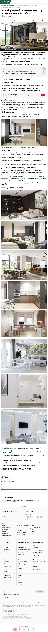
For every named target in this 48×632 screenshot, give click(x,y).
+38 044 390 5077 (29, 511)
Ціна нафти (6, 561)
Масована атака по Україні (23, 551)
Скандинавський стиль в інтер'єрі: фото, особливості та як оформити (26, 164)
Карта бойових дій (22, 545)
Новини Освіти (36, 559)
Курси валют (6, 563)
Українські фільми (22, 563)
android (6, 618)
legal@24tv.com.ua (18, 612)
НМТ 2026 (35, 566)
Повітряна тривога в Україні (24, 549)
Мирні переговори (22, 547)
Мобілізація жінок (36, 549)
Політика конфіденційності (22, 523)
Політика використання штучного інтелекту (23, 526)
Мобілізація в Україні (38, 542)
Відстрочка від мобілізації (38, 552)
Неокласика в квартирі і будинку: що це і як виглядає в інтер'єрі (24, 64)
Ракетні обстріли (21, 544)
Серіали (20, 568)
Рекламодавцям (5, 533)
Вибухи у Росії (21, 552)
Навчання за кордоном (37, 569)
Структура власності (36, 527)
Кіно (19, 559)
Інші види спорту (21, 584)
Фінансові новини (7, 564)
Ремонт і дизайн (10, 5)
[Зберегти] (42, 20)
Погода (5, 552)
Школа (34, 564)
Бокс (19, 577)
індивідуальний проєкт (30, 183)
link (25, 517)
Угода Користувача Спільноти (22, 530)
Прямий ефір (6, 547)
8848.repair (36, 147)
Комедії (20, 566)
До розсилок (40, 591)
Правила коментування (21, 532)
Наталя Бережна (7, 16)
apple (14, 618)
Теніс (19, 580)
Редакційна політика (6, 527)
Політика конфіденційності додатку (24, 528)
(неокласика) (19, 178)
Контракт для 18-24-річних (38, 550)
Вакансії (33, 525)
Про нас (3, 523)
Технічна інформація (21, 534)
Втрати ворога (21, 554)
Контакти (34, 523)
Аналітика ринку (7, 577)
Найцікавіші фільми (22, 561)
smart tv (20, 618)
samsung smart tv (28, 618)
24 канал (32, 60)
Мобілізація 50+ (36, 547)
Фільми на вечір (21, 564)
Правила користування (6, 535)
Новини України (7, 545)
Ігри (33, 533)
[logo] (8, 2)
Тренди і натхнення (8, 580)
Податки (5, 569)
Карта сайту (34, 531)
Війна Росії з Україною (23, 542)
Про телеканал (5, 529)
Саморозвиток (36, 568)
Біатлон (20, 582)
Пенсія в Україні (7, 571)
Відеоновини (6, 549)
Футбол (20, 579)
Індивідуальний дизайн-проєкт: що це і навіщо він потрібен (26, 5)
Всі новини (6, 542)
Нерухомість (3, 5)
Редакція (3, 525)
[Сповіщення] (46, 2)
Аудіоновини (6, 551)
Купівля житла (7, 579)
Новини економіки (8, 559)
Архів (33, 529)
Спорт (19, 575)
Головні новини (7, 544)
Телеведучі (4, 531)
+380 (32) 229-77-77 (10, 611)
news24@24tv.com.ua (7, 511)
